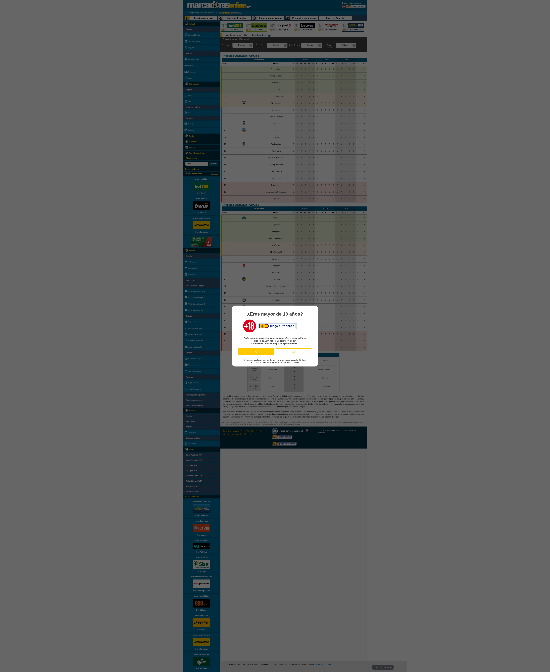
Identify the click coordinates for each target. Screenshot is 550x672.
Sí (256, 352)
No (294, 352)
